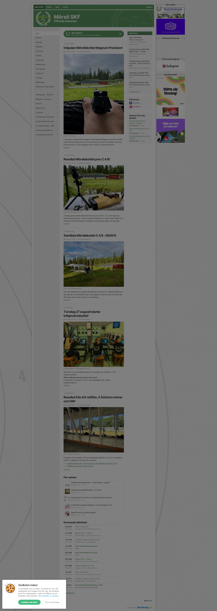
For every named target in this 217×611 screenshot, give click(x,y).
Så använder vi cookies (48, 596)
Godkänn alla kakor (29, 602)
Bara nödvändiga (52, 602)
